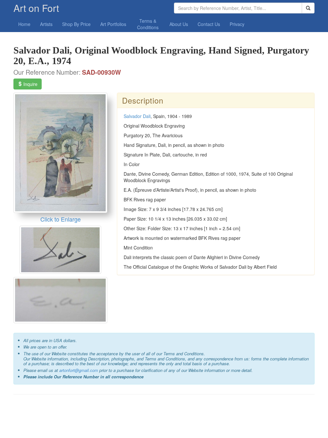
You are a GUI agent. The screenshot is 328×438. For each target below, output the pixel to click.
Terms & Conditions (148, 24)
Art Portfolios (113, 24)
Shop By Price (76, 24)
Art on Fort (36, 8)
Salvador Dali (137, 116)
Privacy (237, 24)
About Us (178, 24)
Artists (46, 24)
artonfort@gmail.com (78, 370)
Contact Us (209, 24)
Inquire (29, 84)
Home (24, 24)
